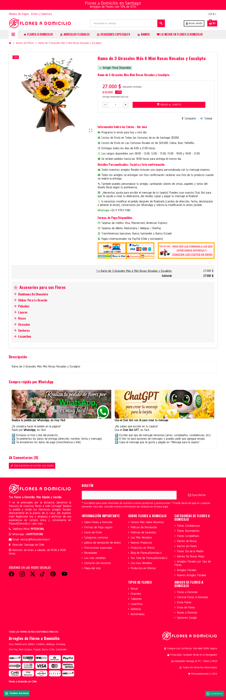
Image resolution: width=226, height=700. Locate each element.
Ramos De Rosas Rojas (190, 556)
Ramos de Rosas (187, 541)
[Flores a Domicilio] (40, 23)
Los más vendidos (95, 558)
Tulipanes (136, 598)
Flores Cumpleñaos (188, 536)
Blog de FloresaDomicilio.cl (146, 553)
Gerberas (136, 609)
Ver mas (142, 127)
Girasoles (136, 593)
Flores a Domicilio (187, 592)
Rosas (134, 588)
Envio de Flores (186, 607)
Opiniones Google (187, 617)
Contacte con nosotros (97, 563)
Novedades (90, 553)
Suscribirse (198, 495)
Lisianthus (137, 604)
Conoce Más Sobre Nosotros (147, 522)
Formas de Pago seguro (98, 527)
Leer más (38, 523)
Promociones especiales (98, 547)
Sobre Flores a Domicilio (98, 522)
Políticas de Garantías (143, 532)
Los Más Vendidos (141, 537)
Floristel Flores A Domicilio (192, 597)
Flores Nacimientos (188, 530)
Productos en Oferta (142, 547)
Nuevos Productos (141, 542)
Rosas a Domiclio (187, 612)
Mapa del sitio (92, 568)
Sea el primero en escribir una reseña (32, 465)
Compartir (190, 118)
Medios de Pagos (19, 14)
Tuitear (208, 118)
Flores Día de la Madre (190, 551)
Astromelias (138, 614)
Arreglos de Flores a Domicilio (34, 638)
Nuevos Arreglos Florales (191, 575)
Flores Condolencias (188, 525)
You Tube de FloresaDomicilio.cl (149, 558)
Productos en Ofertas (143, 568)
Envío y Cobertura (41, 14)
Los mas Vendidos (141, 563)
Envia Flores (184, 602)
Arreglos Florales (187, 570)
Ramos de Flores (187, 546)
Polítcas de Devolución (144, 527)
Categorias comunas (96, 537)
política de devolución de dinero (102, 542)
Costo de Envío (93, 532)
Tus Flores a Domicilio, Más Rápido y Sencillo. (35, 497)
